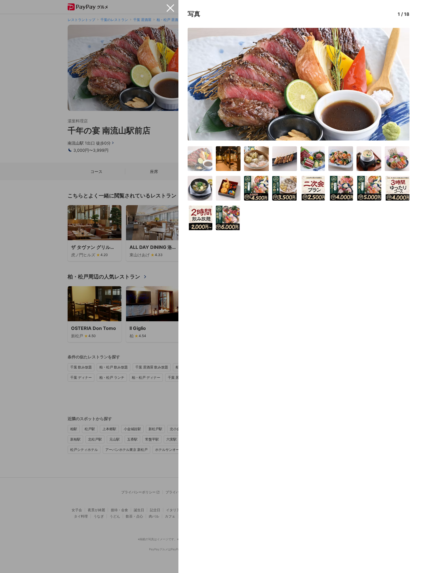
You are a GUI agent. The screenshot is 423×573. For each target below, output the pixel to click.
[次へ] (399, 84)
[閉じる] (170, 8)
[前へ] (198, 84)
